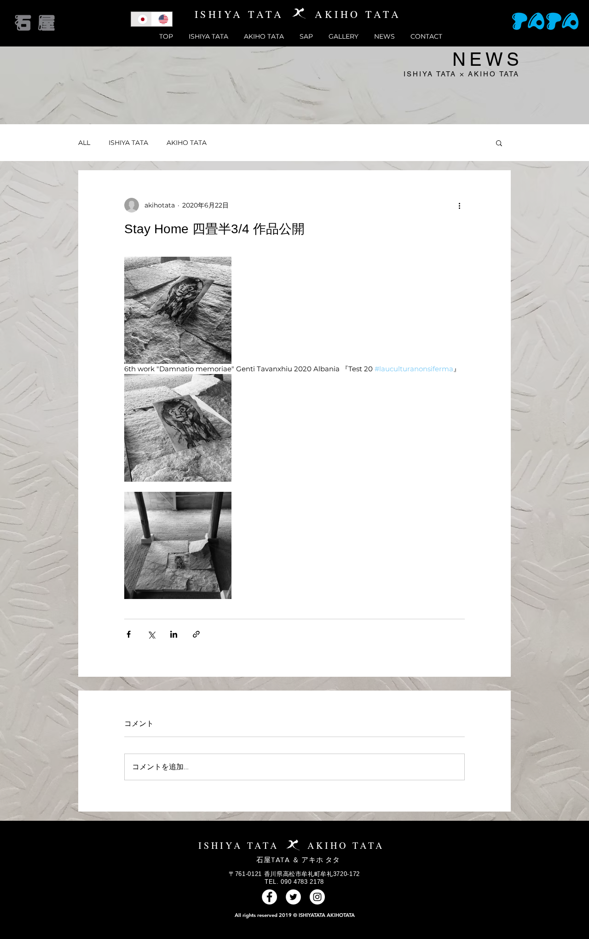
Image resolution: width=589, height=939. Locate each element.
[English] (161, 19)
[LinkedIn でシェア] (173, 634)
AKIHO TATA (187, 143)
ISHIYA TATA (128, 143)
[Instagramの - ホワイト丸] (317, 896)
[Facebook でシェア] (128, 634)
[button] (499, 142)
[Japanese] (141, 19)
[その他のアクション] (459, 205)
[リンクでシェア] (196, 634)
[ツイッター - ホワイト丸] (293, 896)
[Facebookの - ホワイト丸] (269, 896)
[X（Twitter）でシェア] (151, 634)
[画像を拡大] (177, 310)
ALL (84, 143)
